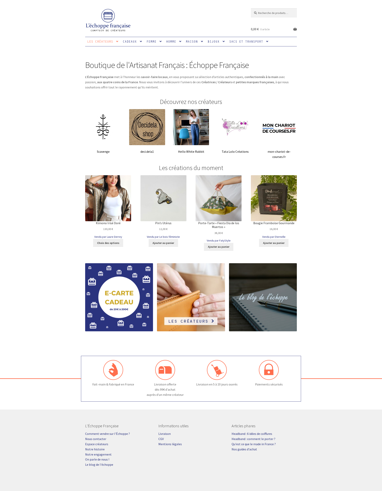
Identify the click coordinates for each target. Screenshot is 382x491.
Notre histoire (95, 449)
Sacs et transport (246, 41)
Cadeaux (130, 41)
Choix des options (108, 243)
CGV (161, 439)
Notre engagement (98, 454)
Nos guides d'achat (244, 449)
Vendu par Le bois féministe (163, 237)
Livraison (164, 434)
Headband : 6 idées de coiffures (252, 434)
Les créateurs (100, 41)
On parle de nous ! (97, 459)
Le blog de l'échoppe (99, 465)
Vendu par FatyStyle (219, 240)
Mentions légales (170, 444)
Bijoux (213, 41)
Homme (171, 41)
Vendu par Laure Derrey (108, 237)
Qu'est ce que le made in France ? (254, 444)
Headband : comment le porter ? (253, 439)
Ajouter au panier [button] (163, 243)
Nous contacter (95, 439)
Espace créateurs (96, 444)
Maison (192, 41)
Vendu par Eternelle (274, 237)
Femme (151, 41)
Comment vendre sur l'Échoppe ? (107, 434)
